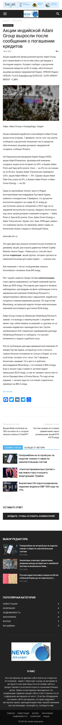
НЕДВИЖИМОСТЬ (20, 716)
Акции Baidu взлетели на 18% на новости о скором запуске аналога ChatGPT (15, 431)
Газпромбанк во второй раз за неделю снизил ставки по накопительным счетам (36, 458)
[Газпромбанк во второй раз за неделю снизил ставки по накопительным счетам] (10, 459)
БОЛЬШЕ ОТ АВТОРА (35, 447)
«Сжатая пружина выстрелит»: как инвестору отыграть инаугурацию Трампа (37, 472)
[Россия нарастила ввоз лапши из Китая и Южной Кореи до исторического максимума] (10, 579)
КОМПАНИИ (17, 21)
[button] (58, 14)
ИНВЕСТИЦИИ (23, 713)
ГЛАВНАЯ (11, 713)
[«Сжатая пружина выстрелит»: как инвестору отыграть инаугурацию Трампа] (10, 473)
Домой (6, 21)
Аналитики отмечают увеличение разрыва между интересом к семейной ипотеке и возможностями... (39, 563)
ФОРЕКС (35, 713)
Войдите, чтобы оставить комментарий (31, 516)
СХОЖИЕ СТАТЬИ (13, 447)
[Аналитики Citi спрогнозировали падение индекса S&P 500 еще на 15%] (10, 487)
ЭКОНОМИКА (47, 713)
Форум (46, 716)
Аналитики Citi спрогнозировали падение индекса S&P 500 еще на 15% (39, 486)
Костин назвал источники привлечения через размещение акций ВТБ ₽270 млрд (46, 433)
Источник (7, 391)
